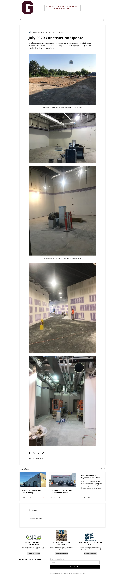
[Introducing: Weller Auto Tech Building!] (33, 479)
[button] (103, 20)
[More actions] (95, 32)
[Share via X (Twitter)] (34, 453)
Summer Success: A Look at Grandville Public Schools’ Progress (62, 491)
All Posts (22, 20)
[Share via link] (43, 453)
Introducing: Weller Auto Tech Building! (32, 491)
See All (103, 469)
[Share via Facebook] (29, 453)
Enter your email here (57, 559)
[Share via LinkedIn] (38, 453)
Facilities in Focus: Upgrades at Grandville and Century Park (90, 476)
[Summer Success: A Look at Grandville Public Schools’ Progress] (62, 479)
